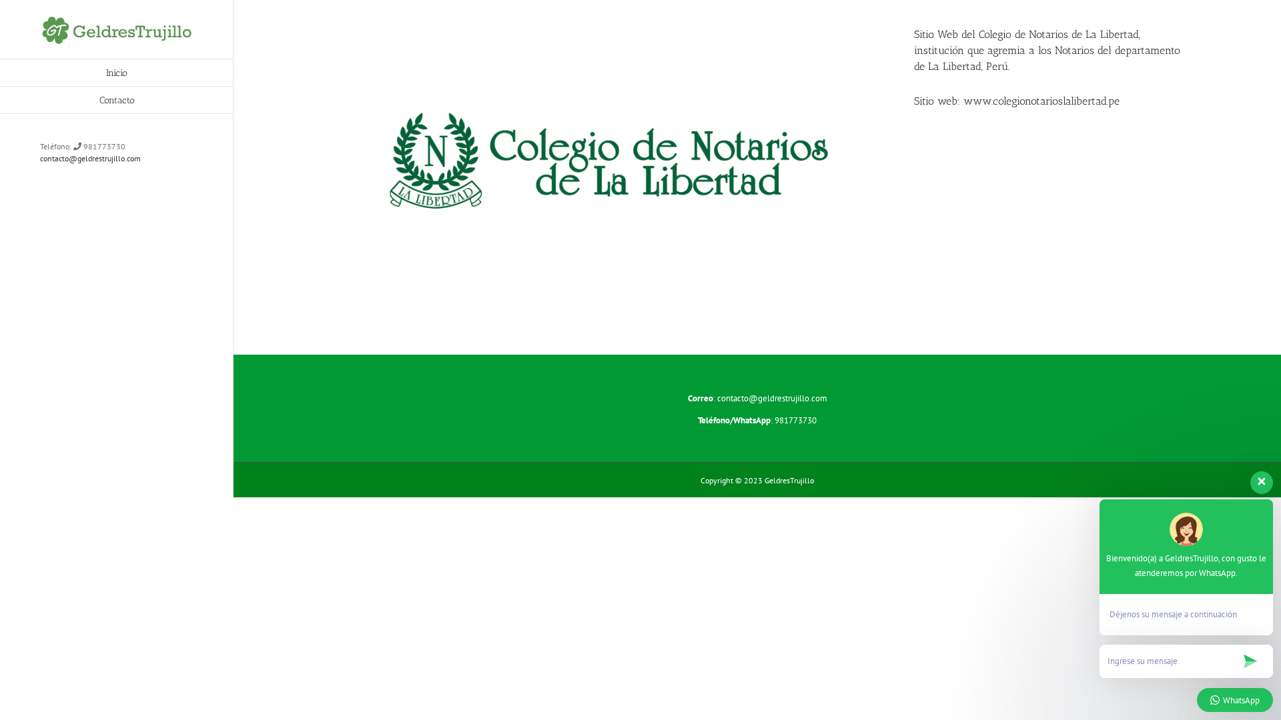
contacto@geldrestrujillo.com (90, 158)
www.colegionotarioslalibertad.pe (1041, 101)
